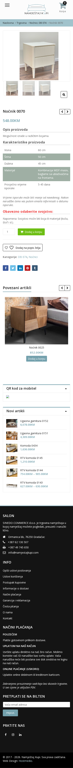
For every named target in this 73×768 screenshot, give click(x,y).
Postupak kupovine (14, 582)
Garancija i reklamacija (16, 600)
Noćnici (33, 257)
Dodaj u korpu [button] (36, 358)
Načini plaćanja (12, 594)
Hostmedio (25, 761)
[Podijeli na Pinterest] (27, 268)
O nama (8, 612)
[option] (36, 56)
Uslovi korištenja (13, 576)
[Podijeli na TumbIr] (35, 268)
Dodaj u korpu (33, 232)
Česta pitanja (11, 606)
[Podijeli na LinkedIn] (20, 268)
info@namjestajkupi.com (23, 552)
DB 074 (22, 257)
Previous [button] (9, 55)
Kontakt (7, 618)
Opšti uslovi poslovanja (17, 570)
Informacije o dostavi (16, 588)
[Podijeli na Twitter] (13, 268)
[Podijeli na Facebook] (5, 268)
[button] (67, 97)
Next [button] (63, 55)
